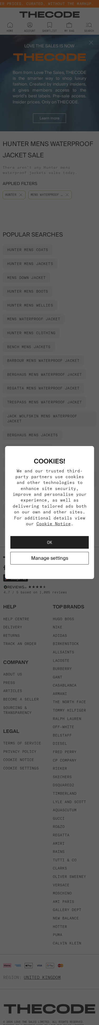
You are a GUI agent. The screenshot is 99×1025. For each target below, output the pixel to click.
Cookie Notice (53, 523)
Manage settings (49, 558)
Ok (49, 542)
